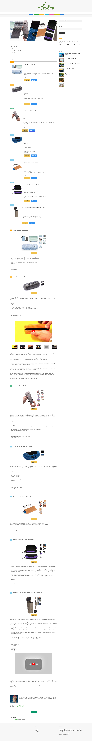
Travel (69, 59)
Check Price (27, 80)
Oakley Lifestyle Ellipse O (15, 52)
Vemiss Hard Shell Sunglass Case (30, 64)
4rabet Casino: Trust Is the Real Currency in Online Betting (69, 41)
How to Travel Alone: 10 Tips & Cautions (72, 68)
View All (80, 38)
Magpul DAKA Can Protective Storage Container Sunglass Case (33, 207)
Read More (34, 80)
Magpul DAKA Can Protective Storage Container (19, 59)
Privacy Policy (37, 731)
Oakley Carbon (13, 48)
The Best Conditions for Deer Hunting (71, 83)
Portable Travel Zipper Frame (16, 57)
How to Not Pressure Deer (69, 78)
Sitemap (36, 732)
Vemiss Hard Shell (14, 46)
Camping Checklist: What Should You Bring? (72, 63)
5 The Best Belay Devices (19, 705)
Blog (61, 42)
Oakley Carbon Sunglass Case (29, 86)
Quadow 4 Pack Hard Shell (16, 50)
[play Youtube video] (33, 331)
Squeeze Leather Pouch (15, 55)
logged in (16, 719)
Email (60, 26)
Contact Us (36, 730)
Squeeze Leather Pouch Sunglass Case (31, 162)
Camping (69, 64)
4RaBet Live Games (38, 727)
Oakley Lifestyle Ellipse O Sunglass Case (31, 137)
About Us (36, 729)
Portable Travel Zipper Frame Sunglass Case (32, 184)
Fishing (69, 55)
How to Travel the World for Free (70, 58)
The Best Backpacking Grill (19, 706)
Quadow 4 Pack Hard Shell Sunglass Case (29, 110)
